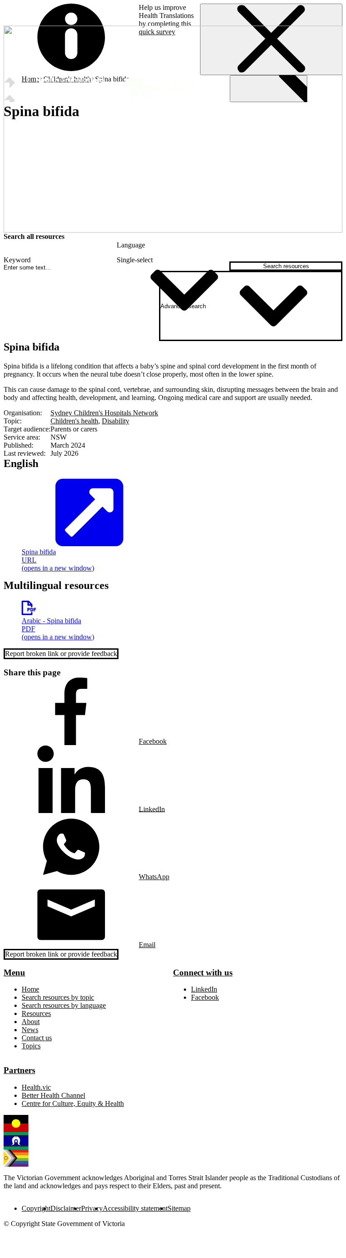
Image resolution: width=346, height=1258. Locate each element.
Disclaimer (65, 1208)
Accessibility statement (135, 1208)
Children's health (74, 421)
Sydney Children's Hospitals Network (104, 413)
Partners (19, 1070)
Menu (14, 972)
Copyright (36, 1208)
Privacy (92, 1208)
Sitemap (179, 1208)
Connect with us (202, 972)
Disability (115, 421)
